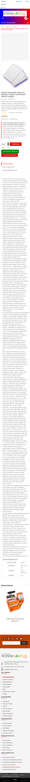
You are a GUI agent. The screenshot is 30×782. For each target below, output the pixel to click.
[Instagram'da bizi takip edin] (12, 638)
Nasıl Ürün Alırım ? (8, 733)
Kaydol (24, 643)
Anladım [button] (15, 779)
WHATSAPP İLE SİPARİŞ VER (11, 151)
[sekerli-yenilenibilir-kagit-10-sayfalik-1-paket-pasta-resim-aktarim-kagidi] (15, 75)
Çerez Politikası (7, 725)
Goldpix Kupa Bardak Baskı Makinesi (15, 618)
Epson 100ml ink (7, 750)
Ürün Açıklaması (7, 163)
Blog (4, 689)
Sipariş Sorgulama (8, 679)
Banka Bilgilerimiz (8, 682)
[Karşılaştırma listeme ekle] (8, 148)
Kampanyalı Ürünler (8, 677)
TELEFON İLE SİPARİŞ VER (10, 155)
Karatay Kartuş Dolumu (9, 769)
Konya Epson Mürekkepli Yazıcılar (12, 762)
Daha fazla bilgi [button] (15, 776)
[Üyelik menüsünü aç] (5, 7)
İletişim (5, 694)
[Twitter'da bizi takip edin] (8, 638)
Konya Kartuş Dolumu (9, 757)
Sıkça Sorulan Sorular (9, 691)
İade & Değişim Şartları (9, 170)
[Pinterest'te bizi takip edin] (17, 638)
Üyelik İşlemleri (7, 684)
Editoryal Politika (7, 704)
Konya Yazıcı (6, 747)
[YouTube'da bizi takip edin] (21, 638)
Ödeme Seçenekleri (8, 730)
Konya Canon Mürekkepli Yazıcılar (12, 760)
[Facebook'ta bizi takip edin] (4, 638)
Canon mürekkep (7, 745)
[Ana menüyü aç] (28, 22)
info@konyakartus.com (11, 669)
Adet (3, 144)
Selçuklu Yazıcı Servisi (9, 764)
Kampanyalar (6, 686)
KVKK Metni (6, 728)
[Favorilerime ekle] (3, 148)
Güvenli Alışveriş (7, 708)
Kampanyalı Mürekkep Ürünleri (11, 767)
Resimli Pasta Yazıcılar (11, 26)
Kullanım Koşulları (8, 714)
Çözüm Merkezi (7, 723)
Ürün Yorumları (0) (8, 167)
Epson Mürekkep (7, 742)
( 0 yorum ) (12, 112)
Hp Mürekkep (6, 740)
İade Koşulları (6, 711)
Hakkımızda (6, 701)
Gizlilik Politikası (7, 716)
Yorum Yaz (19, 112)
